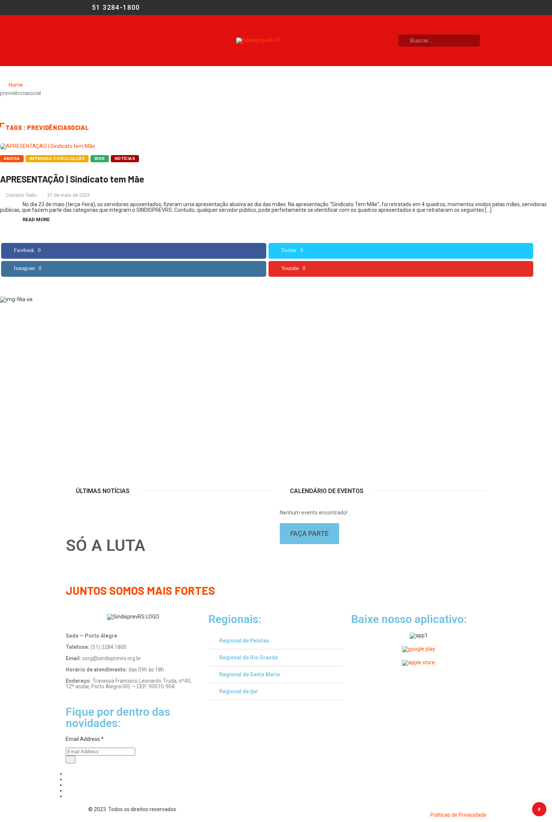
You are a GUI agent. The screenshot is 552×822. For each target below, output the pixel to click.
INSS (99, 158)
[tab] (276, 640)
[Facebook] (391, 8)
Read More (36, 219)
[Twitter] (427, 8)
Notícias (125, 158)
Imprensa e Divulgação (57, 158)
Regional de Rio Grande (248, 658)
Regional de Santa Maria (249, 674)
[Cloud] (418, 8)
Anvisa (12, 158)
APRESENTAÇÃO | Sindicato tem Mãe (72, 178)
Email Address (85, 739)
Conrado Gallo (21, 195)
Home (16, 85)
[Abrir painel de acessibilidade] (539, 809)
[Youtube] (409, 8)
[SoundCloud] (68, 796)
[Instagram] (400, 8)
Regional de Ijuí (238, 691)
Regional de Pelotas (244, 641)
